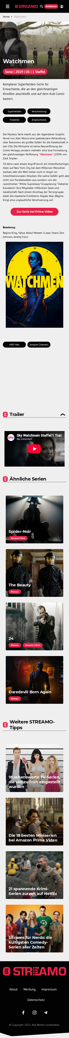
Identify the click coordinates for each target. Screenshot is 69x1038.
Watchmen (20, 16)
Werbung (29, 989)
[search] (41, 6)
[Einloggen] (60, 6)
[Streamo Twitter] (34, 1012)
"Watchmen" (46, 154)
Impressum (49, 989)
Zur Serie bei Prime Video (35, 211)
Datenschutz (36, 1000)
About (13, 989)
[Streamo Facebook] (23, 1012)
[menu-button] (7, 6)
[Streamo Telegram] (45, 1012)
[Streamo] (27, 6)
